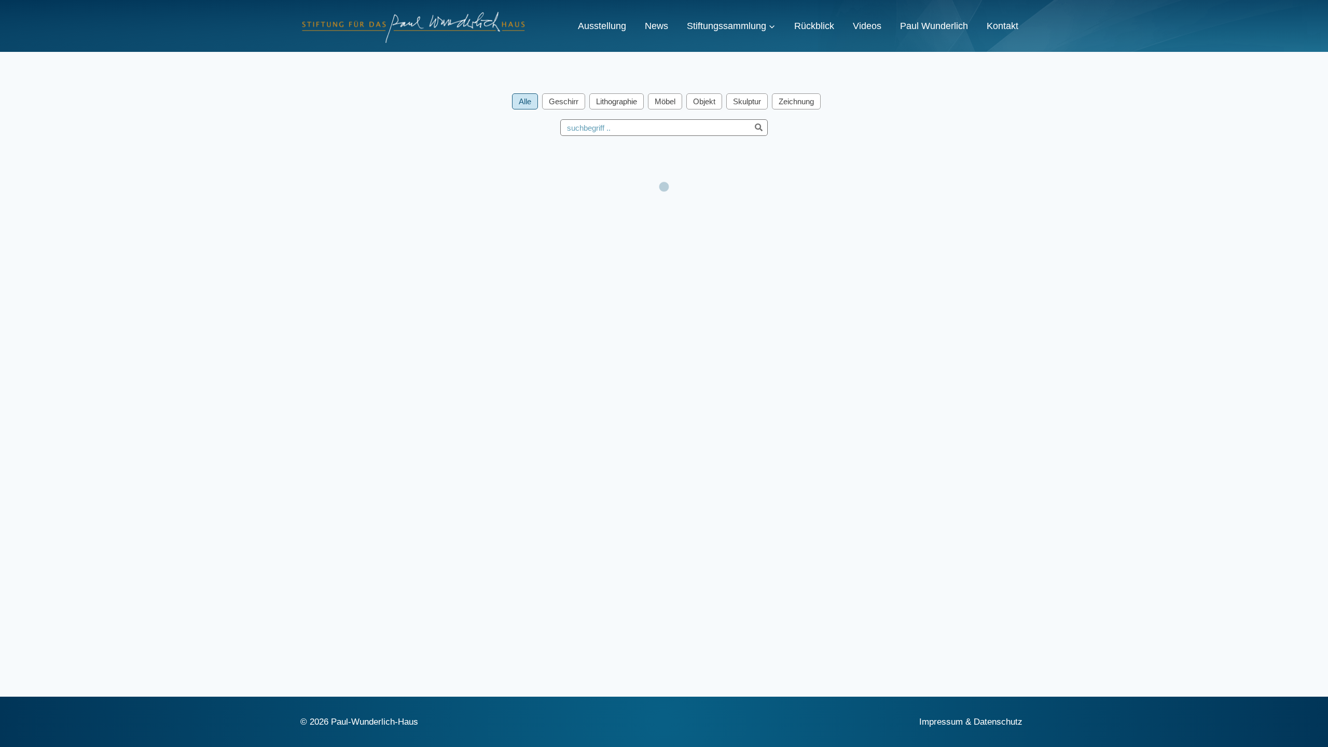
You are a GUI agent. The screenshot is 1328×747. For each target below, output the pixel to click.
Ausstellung (602, 26)
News (656, 26)
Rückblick (814, 26)
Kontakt (1002, 26)
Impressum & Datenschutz (970, 722)
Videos (867, 26)
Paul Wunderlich (934, 26)
